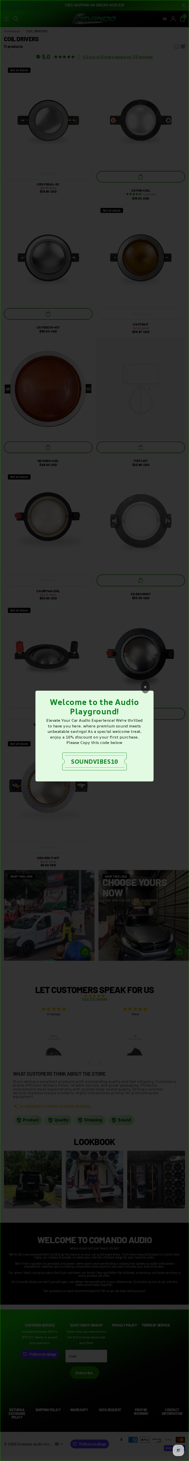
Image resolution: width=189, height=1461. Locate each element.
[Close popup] (145, 687)
